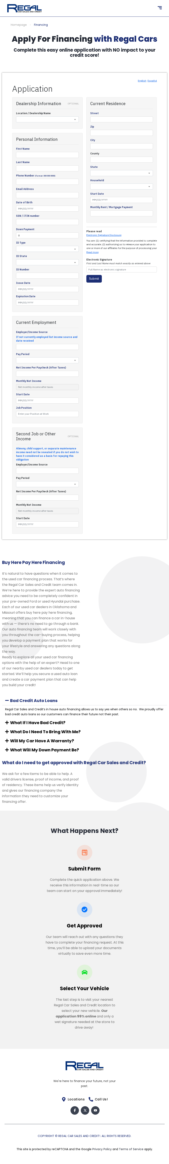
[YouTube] (95, 1110)
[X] (85, 1110)
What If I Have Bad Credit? (37, 723)
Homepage (19, 25)
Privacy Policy (102, 1149)
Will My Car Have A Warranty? (42, 741)
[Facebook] (74, 1110)
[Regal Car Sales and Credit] (24, 8)
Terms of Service (131, 1149)
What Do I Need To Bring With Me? (45, 732)
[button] (84, 700)
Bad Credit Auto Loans (34, 700)
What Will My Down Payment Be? (44, 750)
